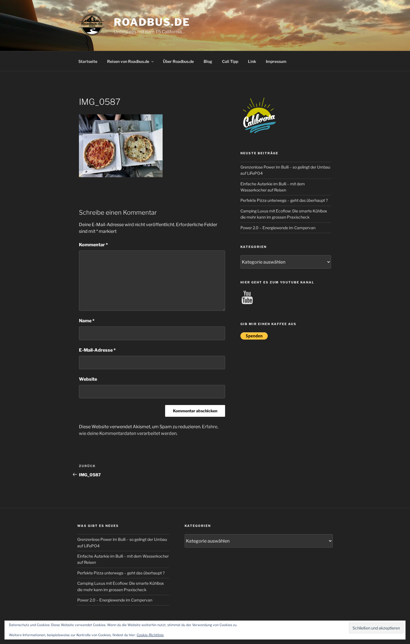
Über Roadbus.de (178, 61)
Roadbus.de (152, 22)
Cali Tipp (230, 61)
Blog (208, 61)
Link (252, 61)
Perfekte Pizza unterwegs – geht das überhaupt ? (284, 200)
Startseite (87, 61)
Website (88, 379)
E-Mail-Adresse (97, 350)
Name (87, 320)
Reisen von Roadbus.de (128, 61)
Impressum (276, 61)
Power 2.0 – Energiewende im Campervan (277, 227)
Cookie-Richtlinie (150, 635)
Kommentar (93, 244)
